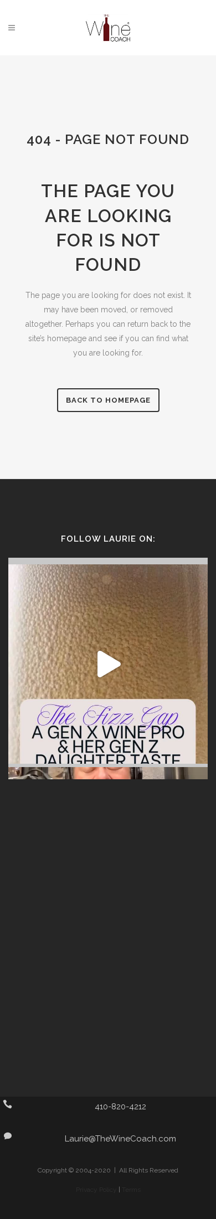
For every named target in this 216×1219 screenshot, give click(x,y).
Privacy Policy (96, 1190)
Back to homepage (108, 400)
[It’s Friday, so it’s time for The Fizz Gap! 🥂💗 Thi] (108, 664)
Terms (131, 1190)
